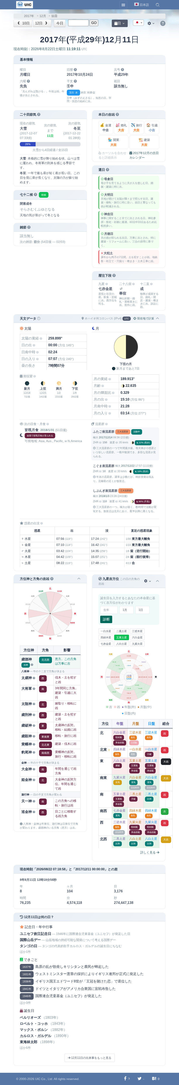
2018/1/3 (104, 496)
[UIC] (24, 4)
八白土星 (121, 643)
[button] (157, 4)
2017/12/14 (105, 437)
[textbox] (138, 23)
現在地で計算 (145, 318)
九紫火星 (137, 643)
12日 (39, 23)
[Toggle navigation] (123, 5)
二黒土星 (121, 631)
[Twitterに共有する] (140, 1079)
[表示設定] (151, 23)
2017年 (29, 16)
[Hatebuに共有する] (154, 1079)
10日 (25, 23)
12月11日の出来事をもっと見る (90, 1057)
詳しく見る (148, 852)
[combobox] (138, 23)
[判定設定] (148, 581)
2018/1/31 (47, 430)
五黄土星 (121, 637)
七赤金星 (106, 643)
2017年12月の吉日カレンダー (144, 155)
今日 (59, 23)
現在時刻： (50, 49)
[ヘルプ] (162, 23)
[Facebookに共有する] (125, 1079)
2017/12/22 (128, 465)
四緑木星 (106, 637)
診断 (106, 619)
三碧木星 (137, 631)
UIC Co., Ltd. (44, 1079)
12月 (43, 16)
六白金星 (137, 637)
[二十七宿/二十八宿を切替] (121, 289)
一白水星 (106, 631)
